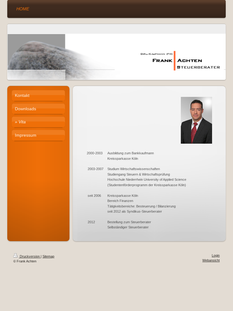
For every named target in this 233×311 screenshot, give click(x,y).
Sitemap (48, 256)
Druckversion (30, 256)
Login (216, 255)
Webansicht (211, 260)
